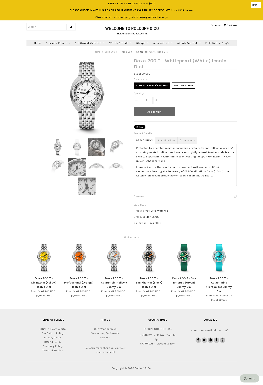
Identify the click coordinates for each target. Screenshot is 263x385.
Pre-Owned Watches (88, 43)
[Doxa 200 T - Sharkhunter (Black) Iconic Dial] (149, 272)
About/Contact (187, 43)
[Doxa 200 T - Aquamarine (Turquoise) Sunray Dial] (219, 272)
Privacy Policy (52, 337)
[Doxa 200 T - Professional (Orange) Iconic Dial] (79, 272)
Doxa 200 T (111, 52)
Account (216, 25)
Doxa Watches (159, 210)
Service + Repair (56, 43)
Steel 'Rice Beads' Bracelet (152, 85)
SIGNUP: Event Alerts (53, 328)
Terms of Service (52, 350)
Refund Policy (52, 341)
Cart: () (231, 25)
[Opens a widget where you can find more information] (249, 378)
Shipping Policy (53, 346)
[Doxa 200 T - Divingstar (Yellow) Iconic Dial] (44, 272)
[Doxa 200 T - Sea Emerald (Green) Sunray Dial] (184, 272)
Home (38, 43)
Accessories (161, 43)
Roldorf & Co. (150, 216)
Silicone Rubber (183, 85)
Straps (140, 43)
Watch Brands (118, 43)
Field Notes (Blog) (217, 43)
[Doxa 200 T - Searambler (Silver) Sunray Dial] (114, 272)
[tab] (144, 140)
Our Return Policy (53, 333)
